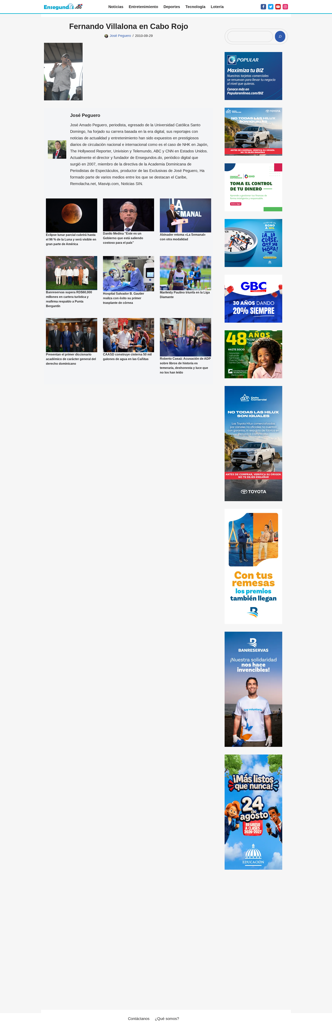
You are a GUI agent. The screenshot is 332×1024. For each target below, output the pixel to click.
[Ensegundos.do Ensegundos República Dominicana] (63, 6)
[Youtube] (278, 6)
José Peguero (120, 36)
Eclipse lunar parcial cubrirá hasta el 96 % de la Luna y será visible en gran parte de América (71, 239)
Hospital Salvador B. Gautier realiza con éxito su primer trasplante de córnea (123, 298)
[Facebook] (263, 6)
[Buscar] (280, 36)
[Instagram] (285, 6)
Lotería (217, 7)
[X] (270, 6)
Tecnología (195, 7)
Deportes (172, 7)
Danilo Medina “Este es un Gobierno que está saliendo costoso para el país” (123, 238)
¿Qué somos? (167, 1019)
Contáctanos (138, 1019)
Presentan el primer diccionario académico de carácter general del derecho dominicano (71, 359)
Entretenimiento (143, 7)
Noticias (115, 7)
